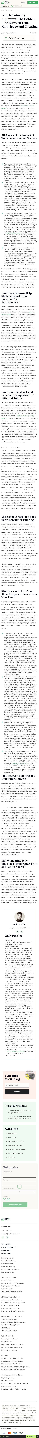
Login (23, 2)
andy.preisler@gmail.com (15, 1051)
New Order (32, 2)
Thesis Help (5, 1328)
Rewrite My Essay (7, 1264)
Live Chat (6, 6)
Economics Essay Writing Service (12, 1283)
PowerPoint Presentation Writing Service (15, 1367)
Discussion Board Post (9, 1386)
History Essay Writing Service (11, 1364)
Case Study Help (7, 1280)
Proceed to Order (15, 1205)
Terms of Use (5, 1244)
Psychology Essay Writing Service (13, 1344)
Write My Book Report (9, 1319)
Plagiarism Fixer (6, 1341)
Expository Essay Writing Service (12, 1347)
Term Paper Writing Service (10, 1325)
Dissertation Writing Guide (17, 1149)
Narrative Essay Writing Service (12, 1361)
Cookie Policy (5, 1250)
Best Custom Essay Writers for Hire (13, 1389)
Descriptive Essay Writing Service (13, 1369)
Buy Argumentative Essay (10, 1286)
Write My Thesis (6, 1289)
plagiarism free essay (13, 233)
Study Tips (9, 10)
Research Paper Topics (15, 1145)
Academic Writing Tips (15, 1153)
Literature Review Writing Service (13, 1311)
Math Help (5, 1355)
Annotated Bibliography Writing (12, 1291)
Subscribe (17, 1092)
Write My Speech (7, 1336)
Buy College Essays (8, 1378)
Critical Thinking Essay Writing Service (14, 1383)
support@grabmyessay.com (11, 1234)
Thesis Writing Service (9, 1330)
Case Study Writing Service (10, 1305)
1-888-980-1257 (18, 6)
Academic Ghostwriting (9, 1277)
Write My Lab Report (8, 1261)
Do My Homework (7, 1258)
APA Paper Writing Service (10, 1297)
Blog (2, 10)
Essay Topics (12, 1137)
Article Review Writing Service (11, 1300)
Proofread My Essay (8, 1266)
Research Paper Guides (16, 1141)
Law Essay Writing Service (10, 1308)
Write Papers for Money (9, 1339)
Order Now (31, 1436)
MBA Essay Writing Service (10, 1269)
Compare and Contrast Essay (11, 1375)
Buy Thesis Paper (7, 1380)
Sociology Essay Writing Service (12, 1358)
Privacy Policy (5, 1253)
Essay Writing (12, 1134)
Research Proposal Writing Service (13, 1322)
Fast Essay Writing (7, 1272)
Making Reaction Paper (9, 1350)
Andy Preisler (12, 33)
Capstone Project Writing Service (13, 1303)
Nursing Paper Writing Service (11, 1316)
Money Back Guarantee (9, 1247)
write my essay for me (20, 764)
